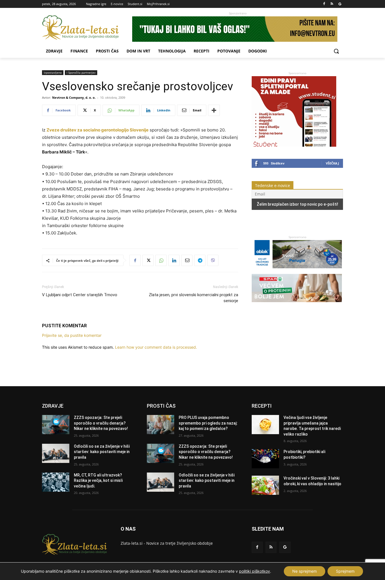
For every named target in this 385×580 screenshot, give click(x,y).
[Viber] (212, 260)
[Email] (187, 260)
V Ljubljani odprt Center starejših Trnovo (79, 294)
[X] (148, 260)
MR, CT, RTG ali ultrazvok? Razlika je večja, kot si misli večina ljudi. (98, 480)
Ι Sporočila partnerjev (81, 72)
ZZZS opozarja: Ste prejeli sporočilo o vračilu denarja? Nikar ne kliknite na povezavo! (101, 423)
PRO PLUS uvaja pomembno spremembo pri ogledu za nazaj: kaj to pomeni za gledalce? (208, 423)
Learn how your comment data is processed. (156, 347)
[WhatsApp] (161, 260)
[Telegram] (199, 260)
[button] (336, 51)
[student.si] (294, 145)
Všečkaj (332, 163)
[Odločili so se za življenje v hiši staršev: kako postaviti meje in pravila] (55, 453)
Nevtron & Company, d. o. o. (74, 97)
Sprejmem (345, 571)
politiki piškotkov (254, 571)
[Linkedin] (174, 260)
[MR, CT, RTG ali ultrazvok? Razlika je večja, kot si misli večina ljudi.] (55, 482)
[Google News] (340, 4)
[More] (214, 110)
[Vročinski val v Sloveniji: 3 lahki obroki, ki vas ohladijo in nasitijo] (265, 485)
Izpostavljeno (53, 72)
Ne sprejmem (304, 571)
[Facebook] (324, 4)
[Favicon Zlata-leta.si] (87, 27)
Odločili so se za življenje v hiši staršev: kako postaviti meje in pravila (102, 452)
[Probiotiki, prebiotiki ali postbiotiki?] (265, 458)
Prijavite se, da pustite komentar (71, 335)
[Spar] (297, 304)
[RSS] (332, 4)
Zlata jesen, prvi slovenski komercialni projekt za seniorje (193, 297)
